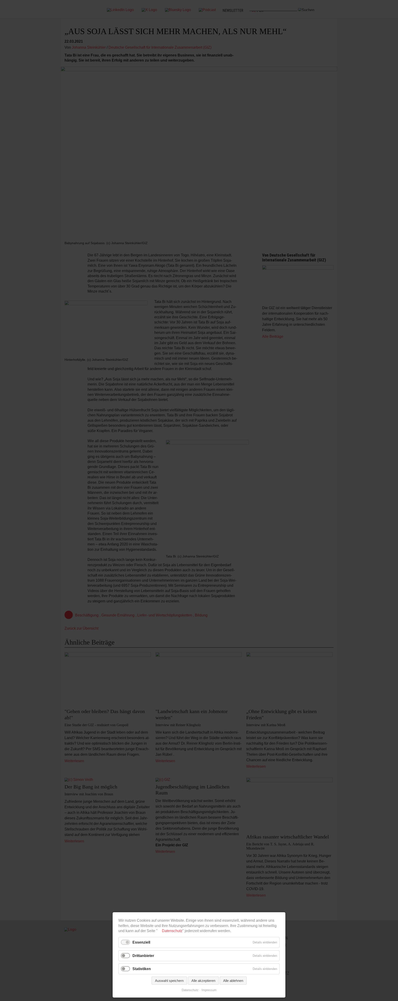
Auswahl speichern (169, 981)
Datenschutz (172, 931)
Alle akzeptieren (203, 981)
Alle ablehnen (233, 981)
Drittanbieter (143, 956)
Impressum (209, 990)
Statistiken (141, 969)
